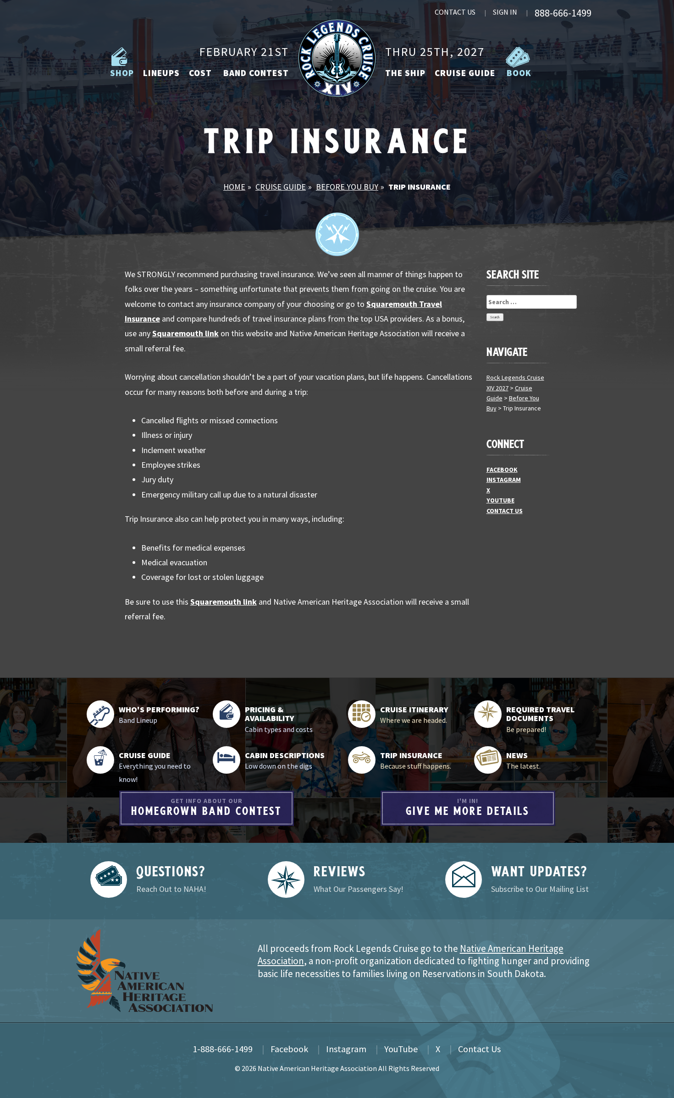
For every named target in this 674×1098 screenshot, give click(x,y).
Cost (200, 72)
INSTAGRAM (503, 479)
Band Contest (255, 72)
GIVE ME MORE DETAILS (468, 807)
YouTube (401, 1048)
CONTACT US (455, 11)
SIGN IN (505, 11)
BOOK (517, 72)
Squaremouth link (185, 333)
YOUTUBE (500, 500)
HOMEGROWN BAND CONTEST (206, 807)
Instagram (346, 1048)
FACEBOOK (502, 469)
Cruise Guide (465, 72)
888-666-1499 (563, 12)
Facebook (289, 1048)
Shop (121, 72)
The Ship (405, 72)
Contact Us (479, 1048)
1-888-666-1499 (223, 1048)
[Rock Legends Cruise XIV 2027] (337, 57)
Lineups (161, 72)
